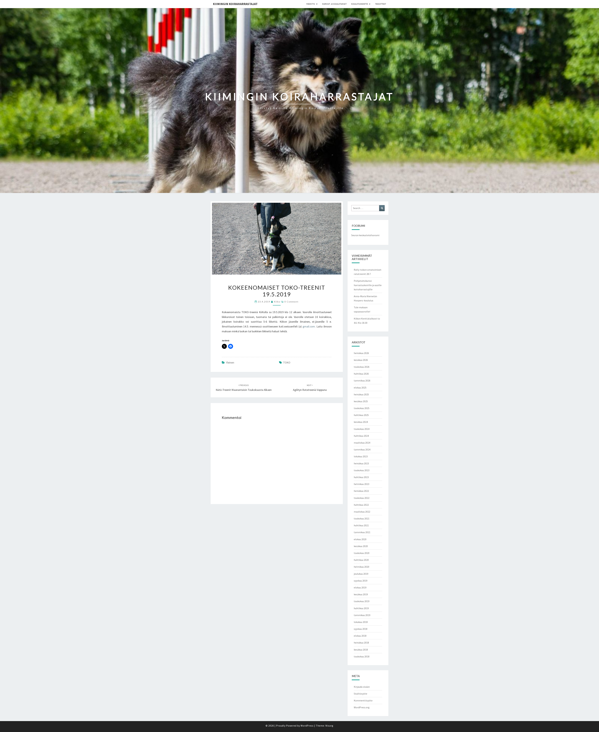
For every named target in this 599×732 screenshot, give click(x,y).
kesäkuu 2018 (361, 649)
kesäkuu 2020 (361, 546)
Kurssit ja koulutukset (334, 3)
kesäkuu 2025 (361, 401)
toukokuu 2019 (361, 601)
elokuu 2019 (360, 587)
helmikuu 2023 (361, 484)
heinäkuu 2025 (361, 394)
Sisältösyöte (360, 693)
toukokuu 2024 (361, 428)
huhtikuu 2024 (361, 435)
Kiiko (277, 301)
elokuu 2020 (360, 539)
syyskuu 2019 (360, 580)
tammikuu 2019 (362, 615)
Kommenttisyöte (363, 700)
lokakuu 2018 (361, 622)
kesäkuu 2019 (361, 594)
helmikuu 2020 (361, 566)
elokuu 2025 (360, 387)
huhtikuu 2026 (361, 373)
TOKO (286, 362)
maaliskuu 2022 (362, 511)
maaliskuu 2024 (362, 442)
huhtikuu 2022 (361, 504)
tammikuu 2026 (362, 380)
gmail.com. (309, 326)
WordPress (307, 725)
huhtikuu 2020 (361, 559)
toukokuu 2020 (361, 553)
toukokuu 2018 (361, 656)
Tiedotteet (380, 3)
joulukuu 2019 (361, 573)
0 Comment (291, 301)
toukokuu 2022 (361, 497)
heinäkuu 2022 (361, 490)
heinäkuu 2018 (361, 642)
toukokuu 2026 (361, 366)
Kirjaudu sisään (362, 686)
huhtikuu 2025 (361, 415)
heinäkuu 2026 (361, 353)
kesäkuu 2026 (361, 359)
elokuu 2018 (360, 635)
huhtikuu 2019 (361, 608)
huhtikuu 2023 (361, 477)
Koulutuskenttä (359, 3)
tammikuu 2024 (362, 449)
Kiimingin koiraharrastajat (235, 4)
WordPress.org (362, 707)
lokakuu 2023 (361, 456)
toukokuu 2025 (361, 408)
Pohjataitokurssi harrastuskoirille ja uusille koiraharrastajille (368, 285)
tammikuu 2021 (362, 532)
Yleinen (230, 362)
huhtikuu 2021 (361, 525)
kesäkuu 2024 (361, 421)
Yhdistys (310, 3)
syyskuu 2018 (360, 628)
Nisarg (329, 725)
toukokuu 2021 (361, 518)
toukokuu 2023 (361, 470)
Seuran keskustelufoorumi (365, 235)
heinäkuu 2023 (361, 463)
